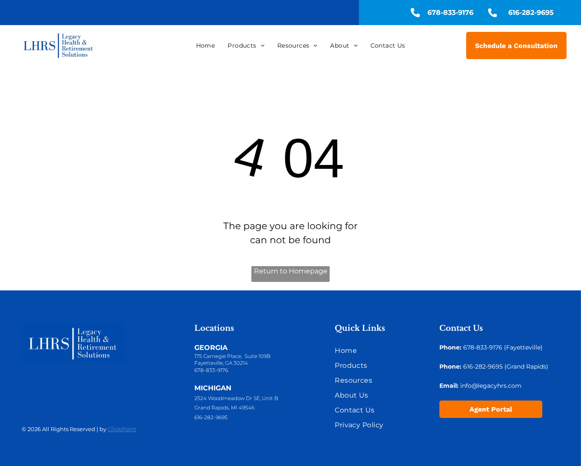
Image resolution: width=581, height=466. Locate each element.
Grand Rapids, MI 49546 (224, 407)
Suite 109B (258, 356)
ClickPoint (122, 429)
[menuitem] (206, 45)
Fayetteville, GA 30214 (221, 363)
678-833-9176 (211, 370)
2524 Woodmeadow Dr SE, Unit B (236, 398)
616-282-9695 (211, 417)
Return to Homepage (291, 271)
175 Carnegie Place (217, 356)
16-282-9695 (485, 366)
